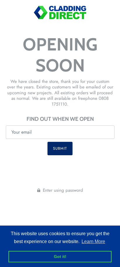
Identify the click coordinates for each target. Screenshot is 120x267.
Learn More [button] (93, 241)
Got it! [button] (60, 256)
